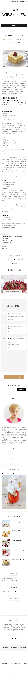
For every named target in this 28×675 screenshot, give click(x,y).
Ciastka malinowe (7, 242)
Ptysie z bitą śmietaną (8, 240)
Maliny (21, 44)
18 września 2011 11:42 (16, 326)
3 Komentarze (20, 39)
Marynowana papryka (8, 474)
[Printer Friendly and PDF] (20, 259)
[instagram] (14, 10)
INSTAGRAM (23, 647)
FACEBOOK (5, 647)
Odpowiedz (10, 319)
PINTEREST (14, 647)
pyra (9, 326)
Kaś (9, 313)
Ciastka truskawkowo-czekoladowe (12, 236)
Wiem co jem (6, 39)
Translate (15, 580)
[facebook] (11, 10)
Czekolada (14, 44)
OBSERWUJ (14, 640)
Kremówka (5, 238)
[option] (14, 284)
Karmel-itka (11, 338)
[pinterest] (17, 10)
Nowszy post (9, 377)
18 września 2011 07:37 (16, 313)
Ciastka (12, 42)
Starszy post (18, 377)
